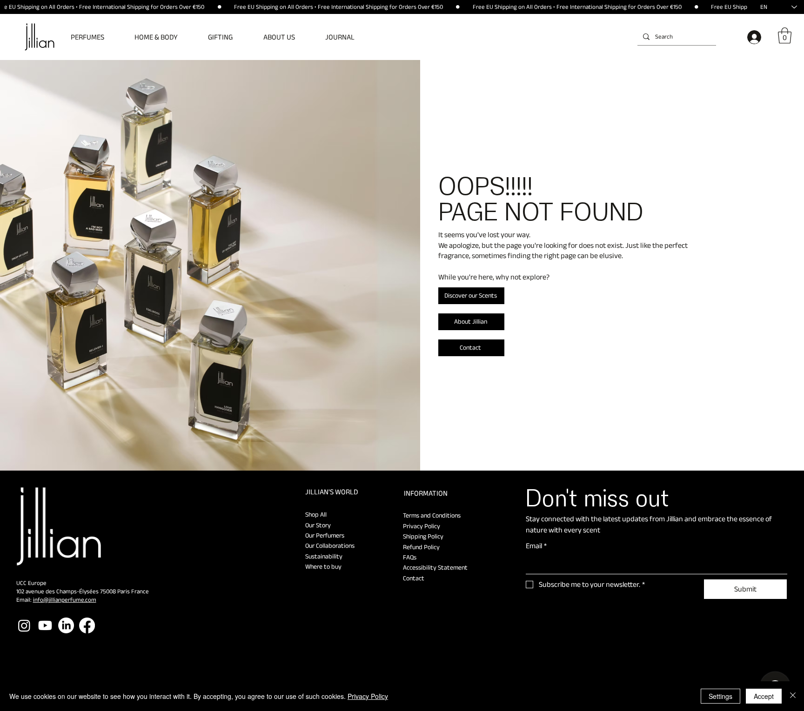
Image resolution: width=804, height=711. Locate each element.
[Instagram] (24, 625)
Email (536, 546)
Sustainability (323, 556)
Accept (764, 696)
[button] (94, 37)
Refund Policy (421, 547)
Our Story (318, 525)
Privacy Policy (421, 526)
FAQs (409, 557)
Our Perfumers (324, 535)
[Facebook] (87, 625)
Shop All (316, 514)
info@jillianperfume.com (64, 599)
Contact (413, 578)
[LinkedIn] (66, 625)
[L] (756, 37)
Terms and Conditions (432, 515)
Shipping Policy (423, 536)
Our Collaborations (330, 545)
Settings (720, 696)
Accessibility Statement (435, 567)
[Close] (792, 696)
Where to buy (323, 566)
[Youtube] (45, 625)
